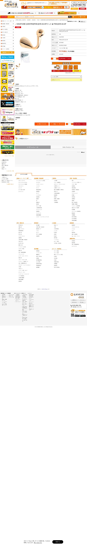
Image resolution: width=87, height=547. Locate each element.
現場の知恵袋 (31, 294)
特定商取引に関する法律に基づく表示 (18, 297)
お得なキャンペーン (56, 79)
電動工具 (3, 163)
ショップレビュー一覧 (4, 302)
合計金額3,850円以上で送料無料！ (58, 3)
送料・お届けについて (24, 302)
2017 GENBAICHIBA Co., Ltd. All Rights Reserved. (44, 326)
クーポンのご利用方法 (24, 300)
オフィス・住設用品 (56, 248)
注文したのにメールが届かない (24, 312)
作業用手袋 (4, 162)
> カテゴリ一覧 (10, 171)
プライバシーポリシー (18, 300)
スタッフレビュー (69, 147)
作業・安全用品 (73, 178)
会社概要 (3, 294)
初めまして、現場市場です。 (4, 297)
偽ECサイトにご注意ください (24, 315)
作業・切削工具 (20, 223)
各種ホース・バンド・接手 (23, 178)
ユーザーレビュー (33, 147)
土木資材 (54, 223)
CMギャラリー (31, 304)
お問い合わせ (82, 2)
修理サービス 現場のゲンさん (7, 180)
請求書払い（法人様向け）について (24, 297)
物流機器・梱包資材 (38, 178)
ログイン (74, 8)
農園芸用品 (72, 238)
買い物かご (82, 302)
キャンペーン (31, 301)
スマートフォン (45, 289)
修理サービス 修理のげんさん (31, 306)
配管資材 (36, 223)
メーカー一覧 (11, 297)
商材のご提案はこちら (4, 300)
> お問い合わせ (10, 184)
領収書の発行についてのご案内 (24, 308)
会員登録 (82, 8)
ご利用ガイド (75, 2)
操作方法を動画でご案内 (24, 318)
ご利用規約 (17, 294)
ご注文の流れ (24, 294)
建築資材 (72, 223)
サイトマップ (18, 301)
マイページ (82, 300)
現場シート (4, 168)
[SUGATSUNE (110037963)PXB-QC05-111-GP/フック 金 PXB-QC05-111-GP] (32, 46)
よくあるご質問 (55, 76)
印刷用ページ (82, 21)
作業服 (3, 167)
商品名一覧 (11, 295)
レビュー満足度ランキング (4, 304)
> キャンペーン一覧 (9, 155)
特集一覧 (30, 303)
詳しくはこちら (38, 542)
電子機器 (36, 248)
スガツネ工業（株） (63, 48)
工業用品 (54, 178)
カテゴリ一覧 (3, 16)
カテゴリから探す (24, 174)
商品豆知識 (31, 295)
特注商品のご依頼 (5, 182)
